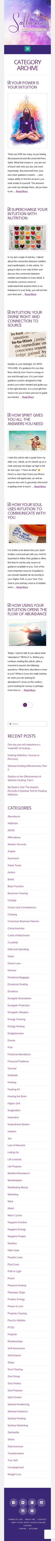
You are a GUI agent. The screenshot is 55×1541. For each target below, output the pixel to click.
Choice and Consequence (22, 907)
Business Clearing (18, 893)
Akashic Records (17, 844)
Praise (22, 1529)
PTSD (11, 1327)
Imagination (14, 1110)
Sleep (11, 1362)
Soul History (14, 1383)
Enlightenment (15, 1033)
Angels (11, 851)
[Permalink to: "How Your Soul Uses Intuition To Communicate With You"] (27, 533)
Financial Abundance (19, 1054)
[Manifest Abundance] (27, 22)
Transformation (16, 1453)
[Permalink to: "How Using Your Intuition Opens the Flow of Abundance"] (27, 633)
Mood (11, 1208)
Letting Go (13, 1152)
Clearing (12, 914)
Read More (22, 191)
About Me (30, 1519)
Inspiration (13, 1117)
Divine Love (14, 963)
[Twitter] (23, 1502)
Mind (10, 1201)
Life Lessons (14, 1159)
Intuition (12, 1131)
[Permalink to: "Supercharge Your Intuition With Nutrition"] (27, 237)
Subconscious (15, 1446)
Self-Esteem (14, 1355)
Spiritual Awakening (18, 1404)
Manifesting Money (18, 1187)
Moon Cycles (15, 1215)
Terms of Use (15, 1519)
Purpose (12, 1334)
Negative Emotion (17, 1222)
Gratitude (13, 1075)
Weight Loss (14, 1474)
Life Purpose (14, 1166)
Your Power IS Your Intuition (23, 85)
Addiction (13, 823)
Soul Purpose (15, 1390)
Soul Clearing (15, 1369)
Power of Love (15, 1306)
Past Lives (13, 1264)
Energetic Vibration (18, 1012)
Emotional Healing (18, 984)
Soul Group (14, 1376)
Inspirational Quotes (18, 1124)
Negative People (17, 1236)
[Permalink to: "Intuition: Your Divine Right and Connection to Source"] (27, 344)
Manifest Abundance (19, 1173)
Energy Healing (16, 1026)
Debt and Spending (18, 949)
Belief (11, 879)
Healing (12, 1082)
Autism (11, 872)
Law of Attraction (17, 1145)
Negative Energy (17, 1229)
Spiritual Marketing (18, 1425)
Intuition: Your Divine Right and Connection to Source (25, 319)
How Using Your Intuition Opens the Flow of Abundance (27, 609)
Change (12, 900)
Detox (11, 956)
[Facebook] (13, 1502)
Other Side (13, 1250)
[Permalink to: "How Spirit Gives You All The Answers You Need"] (27, 440)
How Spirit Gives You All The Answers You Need (25, 419)
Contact (42, 1519)
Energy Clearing (16, 1019)
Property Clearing (17, 1313)
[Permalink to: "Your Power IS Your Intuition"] (27, 120)
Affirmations (14, 837)
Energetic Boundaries (19, 998)
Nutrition (12, 1243)
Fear (10, 1047)
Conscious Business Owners (23, 921)
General (12, 1068)
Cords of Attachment (18, 935)
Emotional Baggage (18, 977)
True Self (12, 1460)
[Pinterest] (32, 1511)
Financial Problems (18, 1061)
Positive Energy (16, 1299)
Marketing (13, 1194)
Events (11, 1040)
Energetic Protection (19, 1005)
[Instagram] (23, 1511)
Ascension (13, 858)
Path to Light (14, 1271)
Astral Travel (14, 865)
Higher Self (14, 1103)
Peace (11, 1278)
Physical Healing (17, 1285)
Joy (9, 1138)
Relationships (15, 1341)
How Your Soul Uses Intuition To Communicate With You (27, 511)
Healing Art (14, 1089)
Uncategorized (16, 1467)
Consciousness (16, 928)
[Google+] (32, 1502)
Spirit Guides (15, 1397)
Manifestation (15, 1180)
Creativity (13, 942)
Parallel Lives (15, 1257)
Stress (11, 1439)
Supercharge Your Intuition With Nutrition (27, 213)
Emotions (13, 991)
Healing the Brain (17, 1096)
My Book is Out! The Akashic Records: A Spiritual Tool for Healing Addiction (27, 791)
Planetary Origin (16, 1292)
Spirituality (13, 1432)
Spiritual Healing (17, 1418)
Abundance (14, 816)
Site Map (33, 1529)
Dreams (12, 970)
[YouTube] (41, 1502)
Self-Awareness (16, 1348)
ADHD (11, 830)
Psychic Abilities (16, 1320)
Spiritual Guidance (18, 1411)
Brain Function (16, 886)
